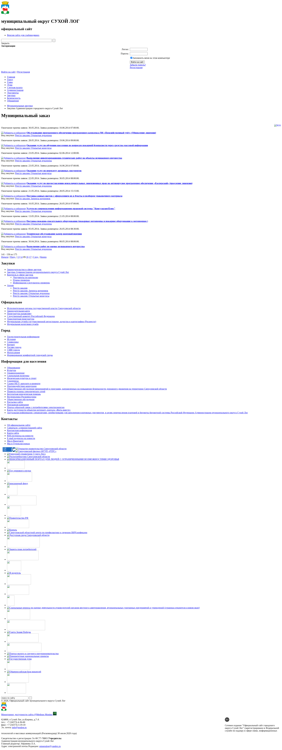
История (11, 339)
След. (36, 257)
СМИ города (13, 350)
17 (30, 257)
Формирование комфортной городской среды (30, 355)
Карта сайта (13, 433)
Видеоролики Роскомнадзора (21, 396)
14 (21, 257)
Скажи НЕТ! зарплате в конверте (23, 383)
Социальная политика (18, 375)
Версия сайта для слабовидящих (23, 35)
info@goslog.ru (19, 727)
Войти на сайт (8, 72)
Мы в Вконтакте (15, 441)
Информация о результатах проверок (31, 282)
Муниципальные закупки (20, 105)
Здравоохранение (16, 373)
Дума (9, 85)
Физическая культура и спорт (21, 378)
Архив (10, 285)
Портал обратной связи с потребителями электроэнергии (35, 407)
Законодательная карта (18, 311)
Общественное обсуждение (21, 399)
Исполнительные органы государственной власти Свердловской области (44, 308)
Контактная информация (19, 430)
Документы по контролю (25, 277)
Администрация (15, 90)
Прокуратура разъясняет (19, 313)
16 (27, 257)
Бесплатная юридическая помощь (24, 394)
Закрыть (5, 43)
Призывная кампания (18, 404)
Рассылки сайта (15, 402)
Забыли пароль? (138, 65)
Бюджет (11, 344)
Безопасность (13, 98)
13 (18, 257)
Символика (13, 342)
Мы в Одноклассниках (18, 443)
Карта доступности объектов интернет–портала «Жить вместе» (39, 410)
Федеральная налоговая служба (22, 324)
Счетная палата (14, 87)
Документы (13, 93)
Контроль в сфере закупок (20, 275)
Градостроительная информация (23, 336)
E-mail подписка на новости (21, 438)
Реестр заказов (20, 288)
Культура (11, 370)
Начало (4, 257)
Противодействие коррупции (22, 386)
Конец (43, 257)
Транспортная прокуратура (20, 319)
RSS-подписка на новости (20, 435)
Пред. (13, 257)
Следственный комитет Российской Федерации (31, 316)
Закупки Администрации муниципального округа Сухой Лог (38, 272)
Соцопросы (13, 381)
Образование (13, 367)
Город (10, 79)
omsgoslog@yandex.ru (50, 746)
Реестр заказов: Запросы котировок (32, 198)
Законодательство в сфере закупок (24, 269)
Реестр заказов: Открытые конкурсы (33, 148)
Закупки (11, 95)
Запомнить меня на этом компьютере (151, 58)
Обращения (13, 100)
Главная (11, 77)
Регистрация (136, 67)
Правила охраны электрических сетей (26, 391)
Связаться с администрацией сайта (24, 427)
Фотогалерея (13, 352)
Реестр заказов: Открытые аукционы (33, 135)
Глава (10, 82)
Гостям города (14, 347)
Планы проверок (21, 280)
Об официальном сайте (18, 425)
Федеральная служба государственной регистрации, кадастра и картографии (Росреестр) (51, 321)
